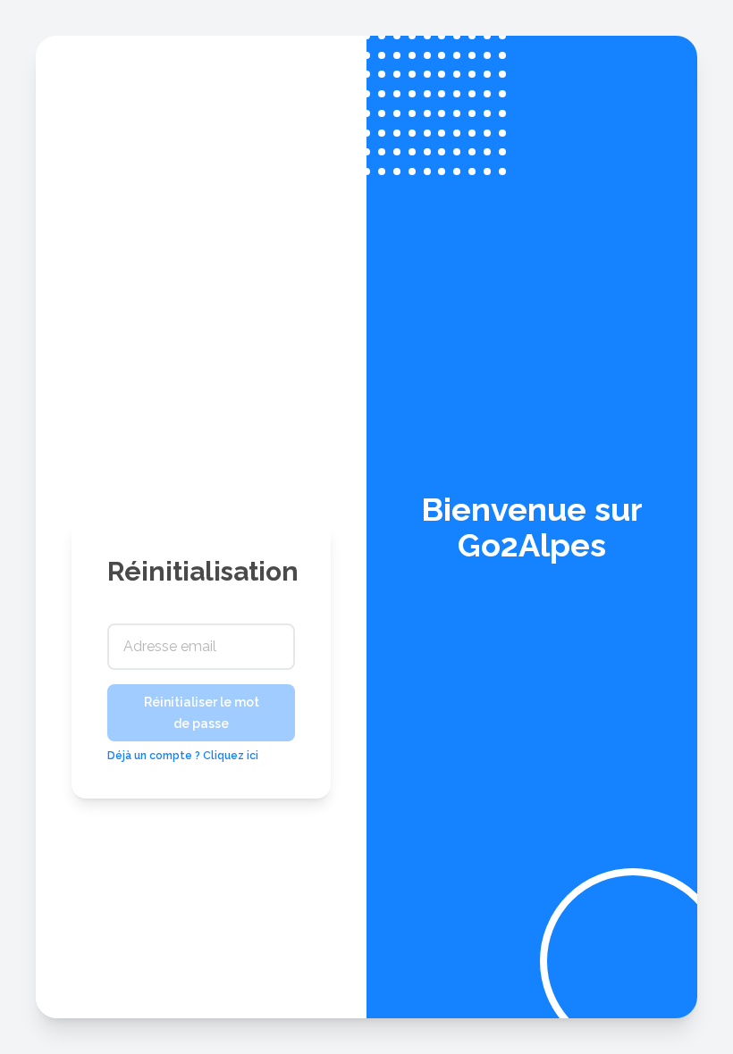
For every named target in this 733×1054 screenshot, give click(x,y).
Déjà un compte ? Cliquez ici (182, 755)
